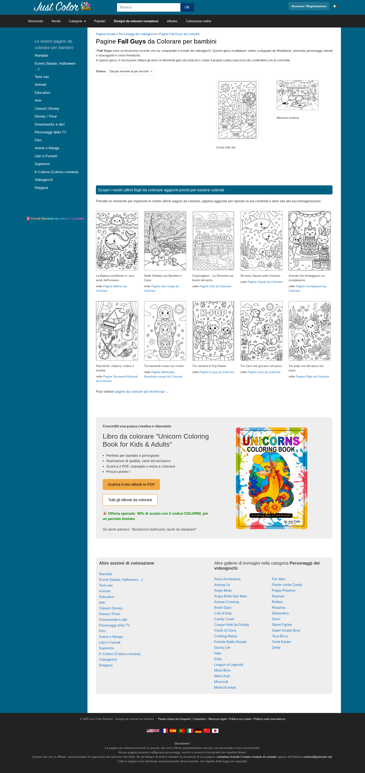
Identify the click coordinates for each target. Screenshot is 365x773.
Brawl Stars (223, 607)
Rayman (278, 596)
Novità (56, 21)
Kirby (218, 659)
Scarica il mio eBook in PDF (131, 484)
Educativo (106, 597)
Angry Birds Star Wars (230, 596)
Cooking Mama (225, 636)
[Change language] (334, 6)
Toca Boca (280, 636)
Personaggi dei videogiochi (137, 34)
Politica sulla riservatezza (269, 719)
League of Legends (228, 664)
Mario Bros (222, 670)
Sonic (276, 619)
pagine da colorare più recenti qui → (142, 391)
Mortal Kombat (225, 687)
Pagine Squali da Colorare (265, 281)
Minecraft (221, 682)
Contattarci (199, 719)
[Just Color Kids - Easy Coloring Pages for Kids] (153, 730)
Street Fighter (282, 625)
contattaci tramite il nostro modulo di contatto (247, 756)
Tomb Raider (281, 642)
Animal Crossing (226, 602)
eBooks (172, 21)
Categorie (75, 21)
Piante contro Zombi (287, 585)
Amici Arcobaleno (227, 579)
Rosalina (278, 607)
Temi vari (106, 585)
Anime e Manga (111, 637)
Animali (104, 591)
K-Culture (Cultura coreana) (119, 654)
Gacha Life (222, 647)
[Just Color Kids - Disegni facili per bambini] (190, 730)
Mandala (105, 574)
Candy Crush (224, 619)
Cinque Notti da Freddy (231, 625)
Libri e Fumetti (109, 642)
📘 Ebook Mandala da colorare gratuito (55, 218)
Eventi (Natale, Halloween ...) (121, 579)
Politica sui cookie (240, 719)
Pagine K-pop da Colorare (216, 372)
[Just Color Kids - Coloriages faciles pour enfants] (164, 730)
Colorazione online (198, 21)
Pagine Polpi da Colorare (312, 376)
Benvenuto (35, 21)
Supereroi (106, 648)
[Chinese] (207, 730)
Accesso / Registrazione (308, 6)
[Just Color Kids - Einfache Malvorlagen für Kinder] (198, 730)
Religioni (106, 665)
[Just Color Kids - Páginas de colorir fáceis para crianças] (181, 730)
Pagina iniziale (106, 34)
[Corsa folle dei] (237, 138)
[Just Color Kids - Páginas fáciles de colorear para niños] (173, 730)
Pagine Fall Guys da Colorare (179, 34)
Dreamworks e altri (113, 619)
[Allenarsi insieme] (297, 109)
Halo (217, 653)
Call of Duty (223, 613)
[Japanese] (215, 730)
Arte (102, 602)
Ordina (101, 71)
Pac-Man (278, 579)
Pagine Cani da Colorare (264, 372)
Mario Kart (222, 676)
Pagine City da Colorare (215, 286)
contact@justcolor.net (317, 756)
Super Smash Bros (286, 630)
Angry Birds (223, 590)
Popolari (99, 21)
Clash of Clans (225, 630)
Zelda (276, 647)
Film (102, 631)
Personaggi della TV (114, 625)
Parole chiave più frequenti (174, 719)
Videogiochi (108, 659)
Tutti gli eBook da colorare (130, 500)
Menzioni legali (217, 719)
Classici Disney (111, 608)
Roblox (277, 602)
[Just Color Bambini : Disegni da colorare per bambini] (63, 6)
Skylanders (280, 613)
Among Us (222, 585)
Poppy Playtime (284, 590)
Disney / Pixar (109, 614)
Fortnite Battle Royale (230, 642)
